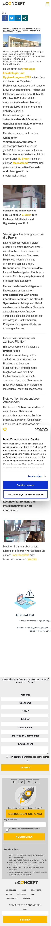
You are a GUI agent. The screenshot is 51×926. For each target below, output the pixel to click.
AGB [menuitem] (32, 894)
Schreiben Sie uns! (25, 813)
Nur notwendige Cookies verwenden (25, 494)
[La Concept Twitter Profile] (22, 781)
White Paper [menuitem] (11, 890)
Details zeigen (35, 476)
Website (32, 559)
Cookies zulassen (25, 485)
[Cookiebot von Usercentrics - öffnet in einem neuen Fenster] (36, 429)
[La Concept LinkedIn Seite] (36, 781)
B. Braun (26, 214)
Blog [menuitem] (24, 890)
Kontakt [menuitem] (26, 898)
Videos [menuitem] (9, 894)
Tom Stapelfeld (20, 555)
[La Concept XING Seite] (29, 781)
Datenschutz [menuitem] (12, 898)
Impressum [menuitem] (21, 894)
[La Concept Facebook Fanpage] (14, 781)
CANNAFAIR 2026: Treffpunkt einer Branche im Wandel (28, 860)
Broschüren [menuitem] (36, 890)
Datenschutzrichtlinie (37, 756)
